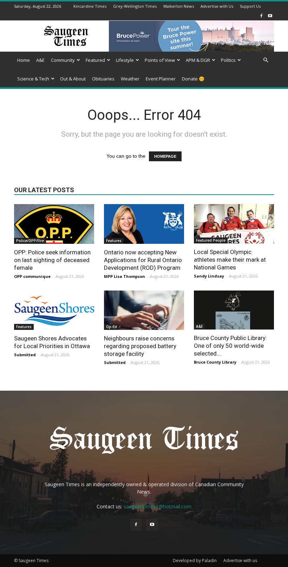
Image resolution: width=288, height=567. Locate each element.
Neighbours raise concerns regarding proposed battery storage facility (140, 346)
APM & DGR (198, 60)
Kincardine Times (89, 6)
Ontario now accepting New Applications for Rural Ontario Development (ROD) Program (143, 260)
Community (63, 60)
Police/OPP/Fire (30, 240)
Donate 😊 (193, 79)
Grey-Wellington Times (135, 6)
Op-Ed (111, 326)
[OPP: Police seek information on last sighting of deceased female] (54, 224)
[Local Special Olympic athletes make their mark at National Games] (234, 223)
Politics (228, 60)
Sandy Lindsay (209, 276)
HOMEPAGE (165, 156)
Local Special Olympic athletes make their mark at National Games (230, 259)
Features (114, 240)
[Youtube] (270, 15)
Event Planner (161, 79)
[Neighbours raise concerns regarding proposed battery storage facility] (144, 310)
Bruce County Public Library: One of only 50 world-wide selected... (230, 345)
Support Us (250, 6)
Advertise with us (240, 560)
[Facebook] (261, 15)
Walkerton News (178, 6)
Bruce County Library (215, 362)
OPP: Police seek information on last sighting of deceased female (52, 260)
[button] (265, 60)
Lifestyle (125, 60)
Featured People (210, 240)
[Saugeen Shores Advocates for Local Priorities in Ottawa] (54, 310)
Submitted (25, 354)
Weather (130, 79)
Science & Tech (33, 79)
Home (23, 60)
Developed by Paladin (195, 560)
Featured (95, 60)
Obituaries (103, 79)
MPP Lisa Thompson (124, 276)
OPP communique (32, 276)
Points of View (160, 60)
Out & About (73, 79)
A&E (40, 60)
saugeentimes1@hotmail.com (157, 506)
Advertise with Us (217, 6)
